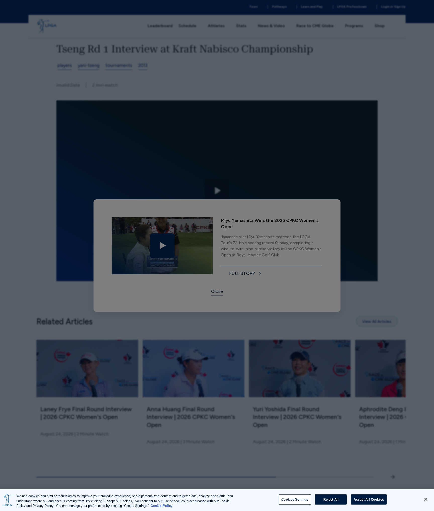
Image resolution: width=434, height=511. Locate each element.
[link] (246, 273)
